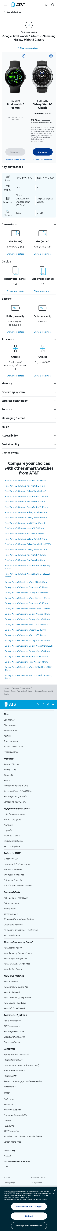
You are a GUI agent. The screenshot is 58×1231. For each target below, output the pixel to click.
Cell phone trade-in (13, 880)
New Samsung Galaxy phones (18, 953)
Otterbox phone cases (14, 1036)
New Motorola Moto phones (17, 963)
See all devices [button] (13, 12)
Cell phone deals (11, 903)
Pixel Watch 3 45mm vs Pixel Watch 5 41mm (25, 485)
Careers (7, 1120)
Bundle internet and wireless (17, 1054)
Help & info (9, 1125)
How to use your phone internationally (21, 1065)
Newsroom (9, 1104)
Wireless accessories (13, 746)
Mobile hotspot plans (13, 840)
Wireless (15, 688)
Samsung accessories (14, 1031)
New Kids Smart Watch (14, 1008)
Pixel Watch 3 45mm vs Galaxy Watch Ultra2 (25, 491)
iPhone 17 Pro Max (12, 764)
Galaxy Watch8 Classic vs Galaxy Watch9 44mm (27, 613)
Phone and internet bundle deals (19, 919)
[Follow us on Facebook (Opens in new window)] (43, 704)
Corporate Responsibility (15, 1115)
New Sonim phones (13, 969)
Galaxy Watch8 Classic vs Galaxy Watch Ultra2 (26, 592)
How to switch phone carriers (17, 864)
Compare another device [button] (15, 160)
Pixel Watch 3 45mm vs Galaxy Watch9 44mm (26, 512)
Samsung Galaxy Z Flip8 (15, 801)
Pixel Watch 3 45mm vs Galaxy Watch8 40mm (26, 538)
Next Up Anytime (12, 846)
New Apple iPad (11, 981)
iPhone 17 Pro (10, 769)
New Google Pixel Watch (15, 1002)
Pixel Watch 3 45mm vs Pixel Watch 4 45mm (25, 554)
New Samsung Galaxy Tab (16, 986)
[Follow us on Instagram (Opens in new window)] (48, 704)
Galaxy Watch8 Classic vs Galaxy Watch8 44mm (27, 651)
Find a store (9, 1099)
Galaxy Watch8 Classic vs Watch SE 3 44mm (25, 635)
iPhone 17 (8, 780)
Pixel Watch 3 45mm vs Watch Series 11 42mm (26, 496)
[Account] (52, 4)
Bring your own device (14, 874)
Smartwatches (11, 741)
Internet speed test (13, 869)
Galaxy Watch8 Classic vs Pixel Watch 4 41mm (26, 661)
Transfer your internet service (17, 885)
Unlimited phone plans (14, 814)
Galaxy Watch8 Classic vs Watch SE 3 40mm (25, 629)
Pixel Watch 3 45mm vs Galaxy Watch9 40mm (26, 517)
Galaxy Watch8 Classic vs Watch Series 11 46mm (27, 608)
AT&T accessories (12, 1026)
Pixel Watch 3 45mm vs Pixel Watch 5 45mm (25, 501)
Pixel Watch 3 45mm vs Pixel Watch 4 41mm (25, 560)
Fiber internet (10, 725)
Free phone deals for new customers (21, 929)
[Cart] (46, 4)
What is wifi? (9, 1086)
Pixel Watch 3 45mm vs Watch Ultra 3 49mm (25, 480)
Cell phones (9, 719)
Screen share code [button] (12, 1141)
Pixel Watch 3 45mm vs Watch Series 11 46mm (26, 507)
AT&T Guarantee (11, 1131)
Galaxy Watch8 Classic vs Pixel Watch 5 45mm (26, 603)
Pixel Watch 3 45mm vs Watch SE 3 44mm (24, 533)
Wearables (26, 688)
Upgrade (8, 830)
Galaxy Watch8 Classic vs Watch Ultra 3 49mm (26, 582)
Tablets (7, 735)
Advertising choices (38, 1177)
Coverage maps (9, 1183)
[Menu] (5, 4)
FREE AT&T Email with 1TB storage (17, 1161)
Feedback (7, 1156)
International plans (12, 819)
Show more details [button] (15, 253)
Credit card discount (13, 924)
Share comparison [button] (29, 47)
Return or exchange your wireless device (22, 1081)
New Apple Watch (12, 992)
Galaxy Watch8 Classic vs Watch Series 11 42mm (27, 598)
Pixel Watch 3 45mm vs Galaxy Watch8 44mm (26, 549)
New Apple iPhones (13, 947)
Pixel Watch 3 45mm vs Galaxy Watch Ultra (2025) (28, 544)
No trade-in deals (12, 935)
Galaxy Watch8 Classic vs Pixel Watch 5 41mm (26, 587)
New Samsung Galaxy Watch (17, 997)
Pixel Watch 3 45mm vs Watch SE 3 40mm (24, 528)
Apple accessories (12, 1020)
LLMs (5, 1167)
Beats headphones (12, 1042)
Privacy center (36, 1183)
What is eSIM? (10, 1075)
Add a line (8, 824)
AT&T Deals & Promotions (16, 897)
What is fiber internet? (14, 1070)
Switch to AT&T (11, 858)
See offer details (37, 141)
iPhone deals (9, 908)
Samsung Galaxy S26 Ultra (16, 785)
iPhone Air (8, 775)
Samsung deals (11, 913)
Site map (7, 1177)
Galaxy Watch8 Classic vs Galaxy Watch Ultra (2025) (29, 645)
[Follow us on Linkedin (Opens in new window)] (52, 704)
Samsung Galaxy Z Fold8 (15, 796)
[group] (29, 714)
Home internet (11, 730)
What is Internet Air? (13, 1059)
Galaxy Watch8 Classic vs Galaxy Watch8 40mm (27, 640)
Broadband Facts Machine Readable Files (23, 1136)
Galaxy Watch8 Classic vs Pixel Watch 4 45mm (26, 656)
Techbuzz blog (9, 1150)
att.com (6, 688)
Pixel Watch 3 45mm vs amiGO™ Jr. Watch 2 (25, 523)
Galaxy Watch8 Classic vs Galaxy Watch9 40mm (27, 619)
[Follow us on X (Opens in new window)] (38, 704)
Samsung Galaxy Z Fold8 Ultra (18, 791)
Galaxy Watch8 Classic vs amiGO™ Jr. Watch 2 (26, 624)
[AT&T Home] (17, 4)
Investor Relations (12, 1109)
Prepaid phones (11, 751)
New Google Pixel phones (15, 958)
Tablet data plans (12, 835)
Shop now (15, 151)
